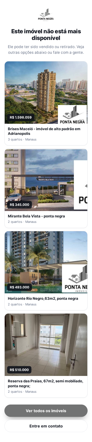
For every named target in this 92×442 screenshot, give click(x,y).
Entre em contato (46, 426)
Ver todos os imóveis (46, 410)
